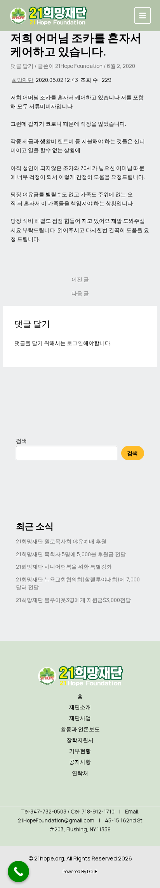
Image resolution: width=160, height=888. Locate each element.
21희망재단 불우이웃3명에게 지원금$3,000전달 (73, 600)
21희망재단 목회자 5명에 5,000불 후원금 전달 (71, 554)
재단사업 (80, 718)
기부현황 (80, 750)
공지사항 (80, 761)
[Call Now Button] (18, 871)
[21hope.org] (48, 15)
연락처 (80, 773)
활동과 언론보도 (80, 729)
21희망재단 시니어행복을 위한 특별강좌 (64, 566)
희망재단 (22, 79)
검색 (21, 440)
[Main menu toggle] (142, 15)
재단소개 (80, 707)
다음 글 (80, 293)
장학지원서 (80, 740)
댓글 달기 (21, 65)
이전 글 (80, 279)
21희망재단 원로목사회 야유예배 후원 (61, 541)
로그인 (75, 343)
